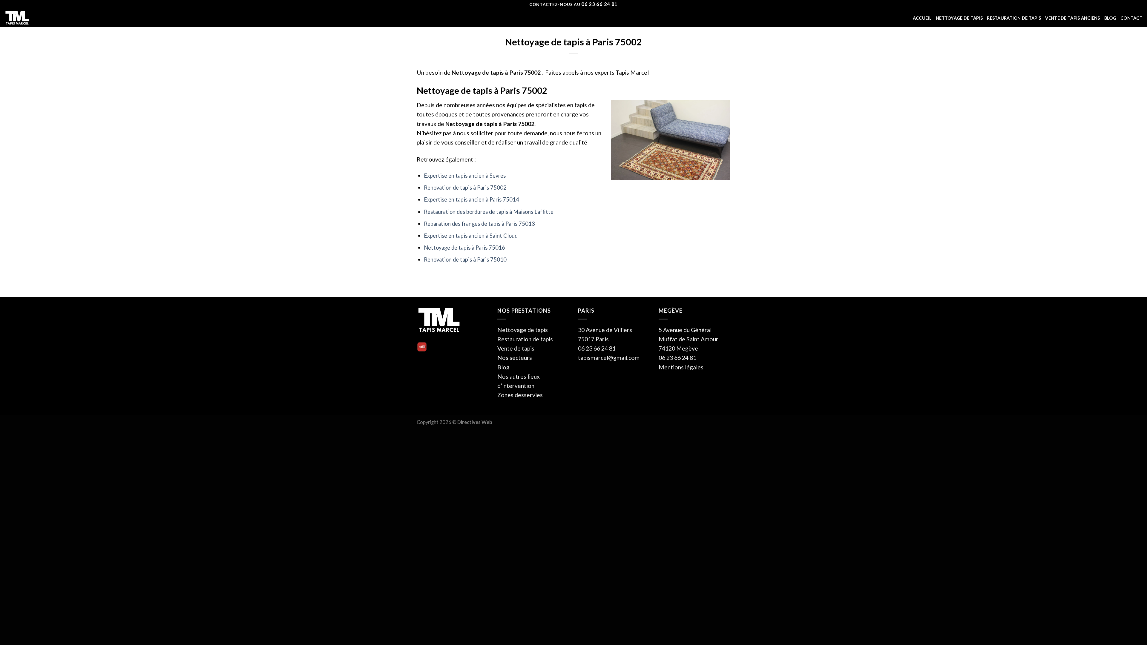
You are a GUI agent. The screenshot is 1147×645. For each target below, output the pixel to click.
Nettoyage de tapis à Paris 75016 (464, 247)
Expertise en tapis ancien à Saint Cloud (471, 235)
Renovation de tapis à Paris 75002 (465, 187)
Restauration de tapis (1014, 18)
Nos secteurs (514, 357)
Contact (1131, 18)
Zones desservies (520, 394)
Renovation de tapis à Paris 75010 (465, 259)
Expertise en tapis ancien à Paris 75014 (471, 199)
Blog (1110, 18)
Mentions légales (681, 367)
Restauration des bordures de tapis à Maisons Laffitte (488, 211)
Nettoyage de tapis (959, 18)
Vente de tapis (515, 348)
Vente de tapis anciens (1072, 18)
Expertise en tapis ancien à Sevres (465, 175)
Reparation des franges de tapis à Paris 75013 (479, 223)
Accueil (922, 18)
